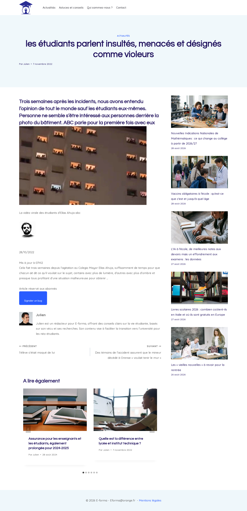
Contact (121, 7)
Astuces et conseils (71, 7)
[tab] (83, 472)
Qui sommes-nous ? (100, 7)
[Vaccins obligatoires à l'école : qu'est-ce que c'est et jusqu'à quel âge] (199, 172)
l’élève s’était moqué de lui (37, 349)
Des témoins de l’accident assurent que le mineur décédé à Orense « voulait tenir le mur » (128, 352)
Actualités (49, 7)
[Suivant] (152, 429)
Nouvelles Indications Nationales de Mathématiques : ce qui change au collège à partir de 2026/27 (199, 138)
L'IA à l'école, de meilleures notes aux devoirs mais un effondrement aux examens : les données (196, 254)
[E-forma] (26, 7)
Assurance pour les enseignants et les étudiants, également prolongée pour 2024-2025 (55, 443)
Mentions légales (150, 500)
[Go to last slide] (28, 429)
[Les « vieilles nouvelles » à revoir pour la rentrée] (199, 343)
